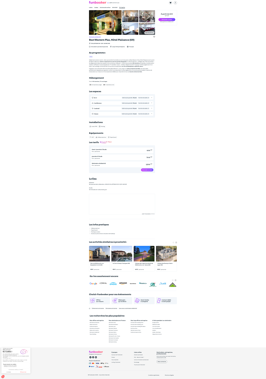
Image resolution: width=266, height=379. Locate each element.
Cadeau (96, 7)
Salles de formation (94, 330)
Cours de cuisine (156, 326)
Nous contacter (162, 361)
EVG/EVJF (115, 7)
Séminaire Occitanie (113, 340)
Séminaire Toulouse (113, 330)
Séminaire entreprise (94, 322)
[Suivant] (176, 242)
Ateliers (154, 330)
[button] (170, 2)
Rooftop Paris (134, 328)
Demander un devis (147, 169)
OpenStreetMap (147, 213)
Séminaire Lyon (112, 326)
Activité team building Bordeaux (138, 326)
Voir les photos (149, 32)
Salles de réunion (93, 324)
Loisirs (91, 7)
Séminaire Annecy (113, 341)
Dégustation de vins (157, 334)
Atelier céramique (156, 332)
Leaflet (143, 213)
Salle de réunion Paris (135, 330)
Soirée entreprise (94, 326)
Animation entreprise (94, 328)
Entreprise (122, 7)
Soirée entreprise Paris (136, 332)
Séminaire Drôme (113, 334)
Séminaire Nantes (113, 328)
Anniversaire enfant (105, 7)
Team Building (93, 334)
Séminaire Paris (112, 322)
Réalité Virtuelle (156, 324)
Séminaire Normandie (114, 338)
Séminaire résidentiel (95, 37)
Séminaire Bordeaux (113, 324)
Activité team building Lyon (137, 324)
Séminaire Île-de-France (114, 336)
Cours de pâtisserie (156, 328)
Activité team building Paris (137, 322)
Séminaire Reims (112, 332)
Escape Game (155, 322)
